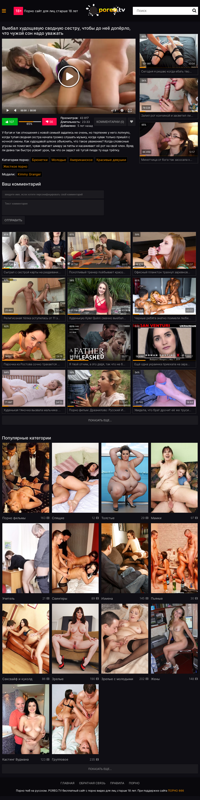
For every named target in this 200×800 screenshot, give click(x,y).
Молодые (59, 160)
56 (51, 122)
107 (11, 122)
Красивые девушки (111, 160)
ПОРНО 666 (176, 790)
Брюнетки (40, 160)
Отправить (13, 220)
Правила (117, 783)
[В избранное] (132, 122)
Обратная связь (92, 783)
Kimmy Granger (29, 174)
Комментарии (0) (110, 121)
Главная (67, 783)
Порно (134, 783)
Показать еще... (100, 769)
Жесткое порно (15, 166)
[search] (194, 11)
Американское (81, 160)
